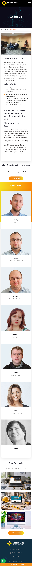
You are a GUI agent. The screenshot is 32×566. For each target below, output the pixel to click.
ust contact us (23, 172)
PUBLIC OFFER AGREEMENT (16, 561)
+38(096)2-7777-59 (16, 565)
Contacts (16, 178)
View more (16, 533)
